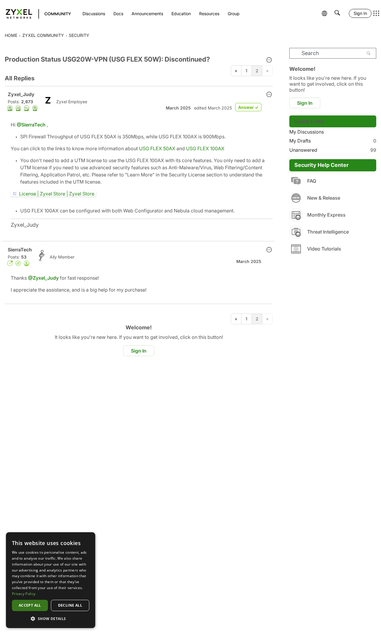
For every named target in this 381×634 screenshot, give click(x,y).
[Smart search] (337, 13)
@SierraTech (31, 125)
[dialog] (50, 580)
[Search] (368, 53)
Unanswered (332, 150)
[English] (35, 13)
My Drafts (332, 141)
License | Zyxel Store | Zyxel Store (56, 194)
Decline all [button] (70, 605)
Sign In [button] (138, 351)
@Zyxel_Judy (43, 278)
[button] (269, 60)
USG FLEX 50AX (157, 148)
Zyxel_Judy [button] (21, 94)
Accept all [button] (30, 605)
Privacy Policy (23, 593)
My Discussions (306, 132)
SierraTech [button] (20, 250)
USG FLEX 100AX (205, 148)
